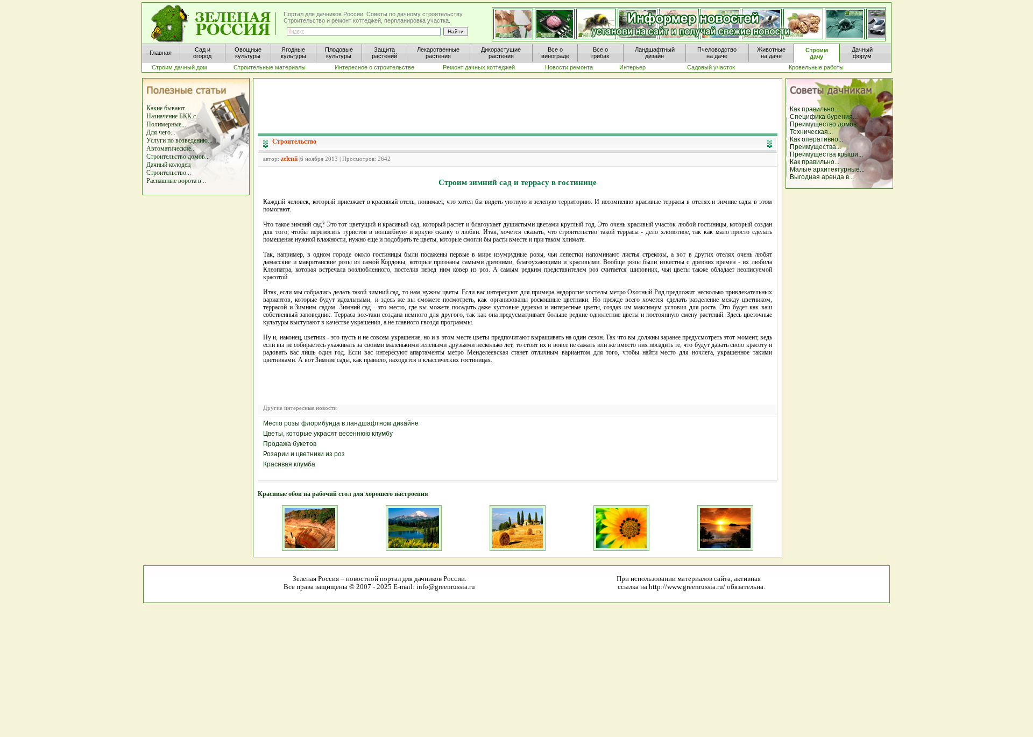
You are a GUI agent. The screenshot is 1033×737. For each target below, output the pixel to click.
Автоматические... (171, 148)
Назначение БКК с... (173, 116)
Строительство (294, 141)
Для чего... (160, 132)
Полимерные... (166, 124)
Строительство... (168, 172)
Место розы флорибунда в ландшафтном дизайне (341, 423)
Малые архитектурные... (827, 169)
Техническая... (811, 132)
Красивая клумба (289, 464)
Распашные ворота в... (176, 181)
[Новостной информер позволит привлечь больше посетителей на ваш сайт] (688, 24)
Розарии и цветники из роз (304, 454)
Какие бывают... (167, 108)
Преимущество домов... (825, 124)
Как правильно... (814, 109)
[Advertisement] (517, 105)
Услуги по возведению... (179, 140)
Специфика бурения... (824, 117)
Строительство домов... (178, 156)
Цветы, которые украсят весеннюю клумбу (328, 433)
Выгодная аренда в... (822, 177)
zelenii (289, 158)
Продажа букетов (289, 444)
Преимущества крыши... (826, 154)
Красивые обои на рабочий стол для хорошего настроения (343, 494)
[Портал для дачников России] (214, 24)
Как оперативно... (816, 139)
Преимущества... (815, 147)
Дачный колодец (168, 164)
